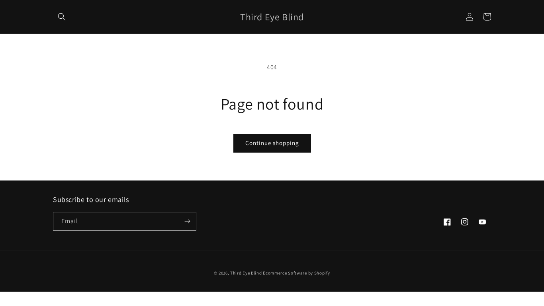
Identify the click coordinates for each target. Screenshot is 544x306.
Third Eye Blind (246, 273)
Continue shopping (272, 143)
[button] (61, 17)
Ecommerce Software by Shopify (296, 273)
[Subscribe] (187, 221)
